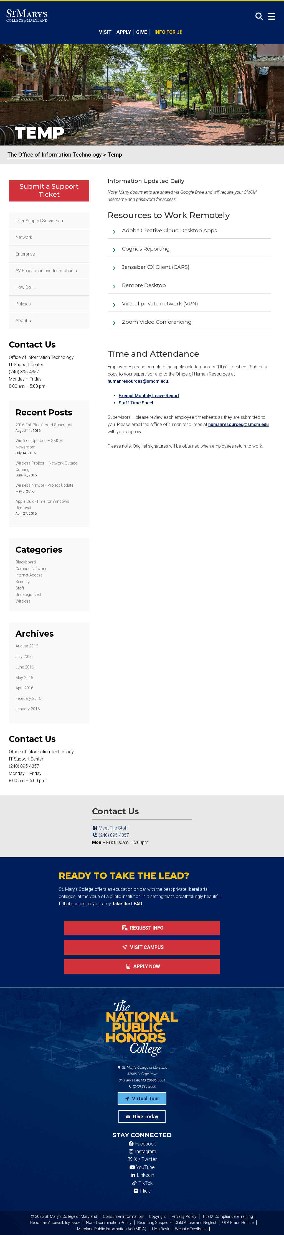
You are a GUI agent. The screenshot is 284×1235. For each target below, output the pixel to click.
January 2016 (28, 709)
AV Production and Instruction (44, 270)
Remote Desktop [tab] (144, 285)
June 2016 (25, 667)
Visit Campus (146, 947)
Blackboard (26, 562)
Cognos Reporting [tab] (146, 249)
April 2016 (24, 688)
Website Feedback (191, 1229)
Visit (105, 32)
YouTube (145, 1167)
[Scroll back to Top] (270, 1221)
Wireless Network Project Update (44, 485)
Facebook (145, 1144)
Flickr (145, 1191)
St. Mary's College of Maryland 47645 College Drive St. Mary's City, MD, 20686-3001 (143, 1073)
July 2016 (24, 656)
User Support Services (37, 220)
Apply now (146, 966)
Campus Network (31, 569)
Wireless (23, 601)
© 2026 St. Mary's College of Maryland (64, 1216)
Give (141, 32)
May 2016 (24, 677)
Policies (23, 304)
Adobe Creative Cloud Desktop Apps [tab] (169, 230)
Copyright (157, 1216)
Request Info (146, 928)
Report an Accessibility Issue (55, 1222)
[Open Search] (257, 16)
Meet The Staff (113, 828)
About (21, 320)
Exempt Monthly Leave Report (149, 395)
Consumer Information (123, 1216)
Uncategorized (28, 594)
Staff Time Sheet (136, 402)
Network (24, 237)
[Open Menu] (271, 16)
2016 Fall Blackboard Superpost (44, 425)
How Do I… (26, 287)
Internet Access (29, 575)
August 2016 (27, 646)
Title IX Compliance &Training (227, 1216)
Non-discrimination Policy (108, 1222)
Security (23, 582)
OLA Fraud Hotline (237, 1222)
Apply (123, 32)
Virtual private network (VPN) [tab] (160, 303)
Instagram (145, 1151)
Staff (20, 588)
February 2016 (28, 698)
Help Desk (160, 1229)
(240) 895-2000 (144, 1086)
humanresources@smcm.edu (138, 381)
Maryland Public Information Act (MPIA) (111, 1229)
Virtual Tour (145, 1098)
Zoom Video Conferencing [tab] (157, 322)
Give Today (145, 1116)
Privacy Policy (184, 1216)
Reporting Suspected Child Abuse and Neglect (176, 1222)
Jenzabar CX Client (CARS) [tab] (155, 267)
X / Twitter (145, 1159)
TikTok (145, 1183)
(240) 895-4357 (113, 835)
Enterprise (25, 254)
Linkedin (145, 1175)
